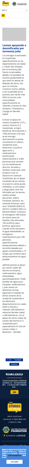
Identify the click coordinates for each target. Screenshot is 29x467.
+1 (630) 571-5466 (14, 422)
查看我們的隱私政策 (14, 455)
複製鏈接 (18, 360)
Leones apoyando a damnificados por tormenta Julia (14, 48)
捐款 (3, 15)
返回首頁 (14, 364)
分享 (9, 360)
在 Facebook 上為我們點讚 (14, 435)
